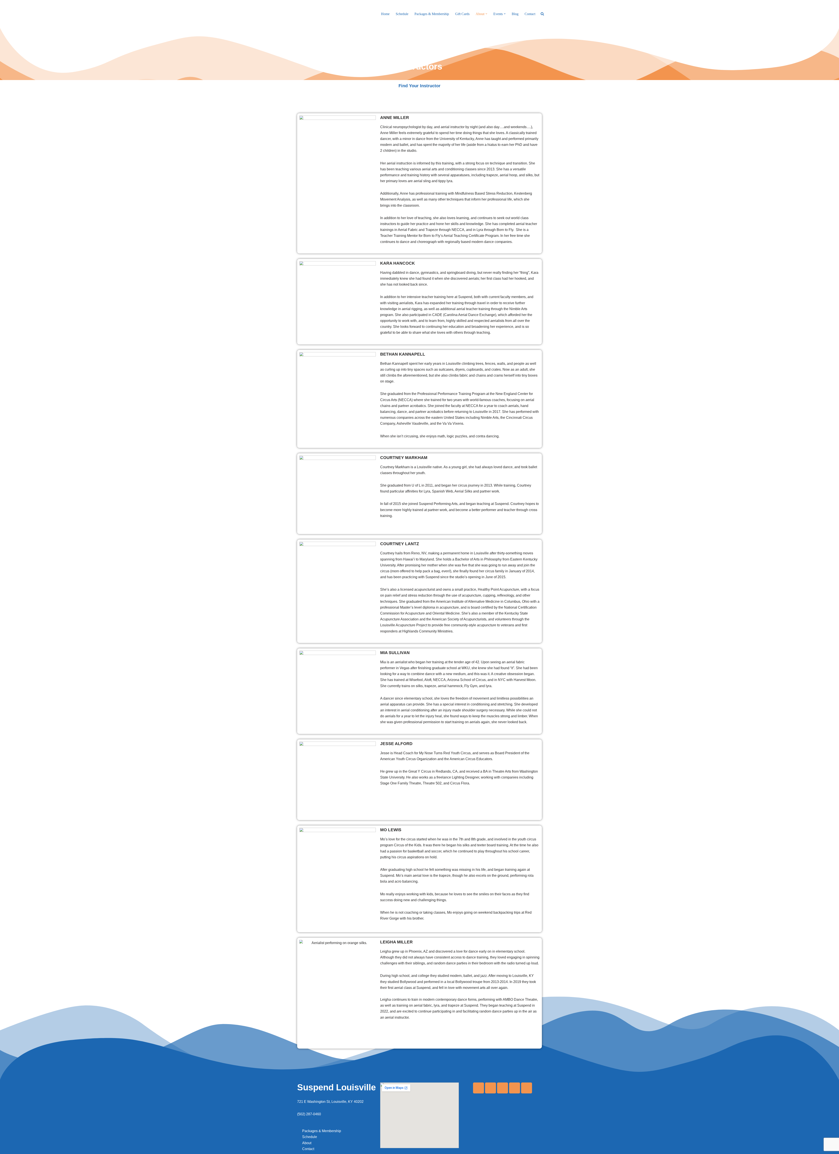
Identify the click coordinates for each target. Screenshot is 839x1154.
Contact (530, 14)
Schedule (402, 14)
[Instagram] (490, 1087)
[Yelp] (502, 1087)
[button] (486, 14)
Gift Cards (462, 14)
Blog (515, 14)
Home (385, 14)
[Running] (526, 1087)
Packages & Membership (431, 14)
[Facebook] (478, 1087)
